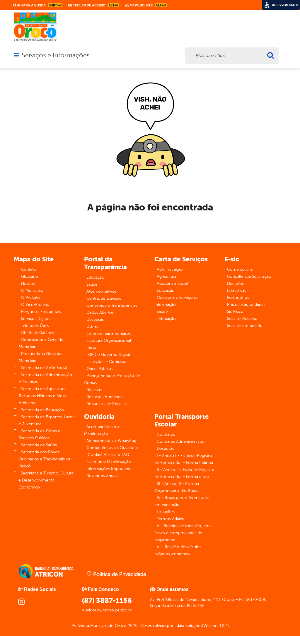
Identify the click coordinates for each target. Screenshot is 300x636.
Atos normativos (101, 291)
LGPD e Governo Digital (108, 354)
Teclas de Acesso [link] (95, 5)
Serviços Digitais (35, 318)
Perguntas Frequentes (41, 311)
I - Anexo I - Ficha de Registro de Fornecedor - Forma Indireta (183, 459)
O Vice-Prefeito (35, 304)
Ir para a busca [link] (39, 5)
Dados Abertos (100, 312)
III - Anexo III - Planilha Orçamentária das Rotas (176, 487)
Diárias (92, 326)
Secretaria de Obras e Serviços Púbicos (39, 434)
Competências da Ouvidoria (112, 447)
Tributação (166, 318)
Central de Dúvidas (103, 298)
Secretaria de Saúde (39, 445)
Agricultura (166, 276)
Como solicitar (240, 269)
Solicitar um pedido (244, 325)
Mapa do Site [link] (147, 5)
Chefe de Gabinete (38, 332)
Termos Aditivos (171, 519)
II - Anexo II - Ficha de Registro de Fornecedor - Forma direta (184, 473)
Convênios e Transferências (111, 305)
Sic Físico (235, 311)
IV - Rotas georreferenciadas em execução (181, 501)
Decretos (235, 283)
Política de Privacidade (119, 574)
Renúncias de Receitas (106, 404)
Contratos (166, 434)
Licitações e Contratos (106, 361)
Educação (95, 277)
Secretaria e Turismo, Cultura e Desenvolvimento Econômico (46, 480)
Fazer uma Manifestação (108, 462)
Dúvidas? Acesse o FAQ (107, 454)
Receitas (94, 390)
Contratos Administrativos (180, 441)
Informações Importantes (109, 469)
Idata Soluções (188, 625)
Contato (28, 269)
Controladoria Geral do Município (41, 343)
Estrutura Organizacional (108, 340)
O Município (32, 290)
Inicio (91, 347)
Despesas (95, 319)
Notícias (28, 283)
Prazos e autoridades (246, 304)
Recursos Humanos (104, 397)
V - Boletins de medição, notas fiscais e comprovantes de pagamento (183, 533)
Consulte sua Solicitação (249, 276)
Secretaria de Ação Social (44, 368)
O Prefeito (30, 297)
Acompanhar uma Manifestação (102, 430)
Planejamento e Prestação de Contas (112, 379)
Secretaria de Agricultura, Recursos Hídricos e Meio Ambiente (43, 396)
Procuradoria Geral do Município (40, 357)
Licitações (166, 512)
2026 (132, 625)
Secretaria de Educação (42, 410)
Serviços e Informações (55, 55)
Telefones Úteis (35, 325)
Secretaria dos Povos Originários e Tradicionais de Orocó (45, 459)
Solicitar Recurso (242, 318)
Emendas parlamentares (108, 333)
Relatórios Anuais (102, 476)
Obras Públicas (99, 368)
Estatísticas (236, 290)
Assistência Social (172, 283)
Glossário (29, 276)
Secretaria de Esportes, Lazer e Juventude (46, 420)
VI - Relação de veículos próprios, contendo (177, 550)
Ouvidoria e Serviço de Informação (176, 301)
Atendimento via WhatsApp (111, 440)
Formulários (238, 297)
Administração (170, 269)
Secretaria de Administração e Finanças (45, 378)
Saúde (92, 284)
